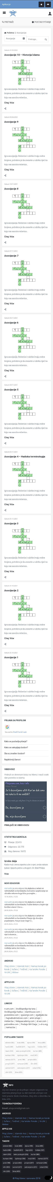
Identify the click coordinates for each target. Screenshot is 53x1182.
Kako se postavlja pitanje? (15, 741)
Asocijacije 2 (11, 590)
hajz (31, 1047)
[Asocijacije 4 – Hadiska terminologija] (23, 473)
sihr (34, 1064)
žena (18, 1072)
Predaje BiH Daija (29, 1024)
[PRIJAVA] (50, 13)
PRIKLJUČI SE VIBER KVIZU (16, 825)
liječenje (22, 1055)
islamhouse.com (32, 1011)
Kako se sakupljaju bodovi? (16, 747)
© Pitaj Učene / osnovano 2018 (26, 1178)
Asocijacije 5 (11, 389)
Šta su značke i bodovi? (14, 753)
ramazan (22, 1064)
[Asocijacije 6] (23, 339)
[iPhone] (41, 4)
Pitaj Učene (9, 966)
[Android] (48, 4)
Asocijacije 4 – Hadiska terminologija (24, 456)
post (21, 1059)
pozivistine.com (11, 1015)
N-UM (7, 972)
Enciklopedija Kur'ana (25, 1008)
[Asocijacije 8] (23, 206)
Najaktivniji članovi (12, 759)
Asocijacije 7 (11, 255)
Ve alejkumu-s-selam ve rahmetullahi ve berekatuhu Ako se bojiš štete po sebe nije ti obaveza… (26, 932)
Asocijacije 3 (11, 523)
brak (20, 1042)
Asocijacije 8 (11, 188)
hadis (9, 1047)
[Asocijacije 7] (23, 272)
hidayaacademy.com (25, 1021)
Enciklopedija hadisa (13, 1011)
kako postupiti (23, 1051)
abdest (9, 1042)
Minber (15, 972)
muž (33, 1055)
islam (9, 1051)
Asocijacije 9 (11, 121)
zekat (36, 1068)
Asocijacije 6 (11, 322)
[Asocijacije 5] (23, 406)
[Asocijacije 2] (23, 607)
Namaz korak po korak (39, 1118)
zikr (8, 1072)
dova (41, 1042)
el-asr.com (41, 1021)
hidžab (42, 1047)
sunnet (9, 1068)
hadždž (20, 1047)
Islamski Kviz (23, 966)
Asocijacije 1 (11, 657)
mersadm (8, 888)
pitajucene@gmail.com (16, 1108)
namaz (10, 1059)
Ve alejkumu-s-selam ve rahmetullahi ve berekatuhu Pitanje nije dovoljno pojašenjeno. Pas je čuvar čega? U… (24, 918)
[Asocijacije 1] (23, 674)
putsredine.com (11, 1024)
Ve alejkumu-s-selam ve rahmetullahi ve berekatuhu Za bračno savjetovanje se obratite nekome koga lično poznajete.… (26, 891)
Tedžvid (23, 969)
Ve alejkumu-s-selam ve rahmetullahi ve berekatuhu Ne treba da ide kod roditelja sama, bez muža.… (24, 945)
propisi (9, 1064)
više (6, 874)
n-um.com (9, 1008)
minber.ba (8, 1021)
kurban (10, 1055)
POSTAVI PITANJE (42, 22)
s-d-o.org (43, 1024)
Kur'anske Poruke (37, 969)
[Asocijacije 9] (23, 139)
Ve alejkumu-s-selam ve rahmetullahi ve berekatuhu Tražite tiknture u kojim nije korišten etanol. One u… (26, 904)
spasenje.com (27, 1015)
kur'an (37, 1051)
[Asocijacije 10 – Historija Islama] (23, 72)
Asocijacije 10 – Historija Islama (22, 54)
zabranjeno (23, 1068)
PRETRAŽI (9, 22)
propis (32, 1059)
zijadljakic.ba (41, 1015)
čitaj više (9, 103)
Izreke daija (10, 861)
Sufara (15, 969)
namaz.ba (10, 1027)
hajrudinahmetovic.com (17, 1018)
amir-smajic (35, 1018)
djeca (31, 1042)
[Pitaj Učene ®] (14, 13)
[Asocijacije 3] (23, 540)
